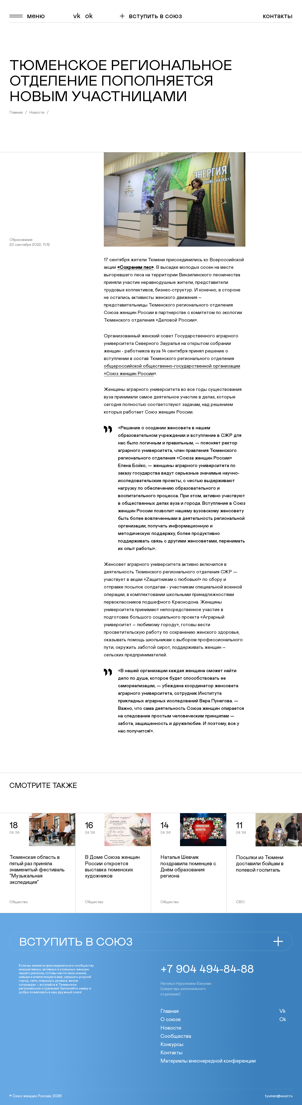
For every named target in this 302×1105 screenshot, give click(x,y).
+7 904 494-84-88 (207, 969)
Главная (16, 112)
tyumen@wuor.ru (279, 1096)
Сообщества (175, 1036)
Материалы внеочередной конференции (208, 1061)
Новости (36, 112)
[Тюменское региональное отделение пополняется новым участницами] (174, 199)
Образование (21, 240)
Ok (89, 16)
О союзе (170, 1019)
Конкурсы (171, 1044)
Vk (76, 16)
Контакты (278, 16)
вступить (155, 16)
